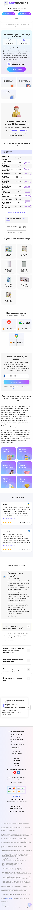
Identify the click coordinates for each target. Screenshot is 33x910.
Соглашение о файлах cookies (16, 780)
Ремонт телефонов (16, 734)
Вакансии (16, 765)
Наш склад (16, 760)
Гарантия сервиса (16, 753)
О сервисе (16, 751)
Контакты (16, 796)
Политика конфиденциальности (16, 777)
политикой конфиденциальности (12, 388)
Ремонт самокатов (16, 742)
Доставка (16, 758)
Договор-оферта (16, 782)
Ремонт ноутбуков (16, 737)
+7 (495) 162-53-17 (24, 14)
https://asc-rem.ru (8, 898)
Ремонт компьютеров (16, 739)
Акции (16, 756)
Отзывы (16, 763)
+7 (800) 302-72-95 (8, 14)
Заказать (27, 158)
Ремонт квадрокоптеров (16, 744)
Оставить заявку (16, 69)
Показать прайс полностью (16, 212)
